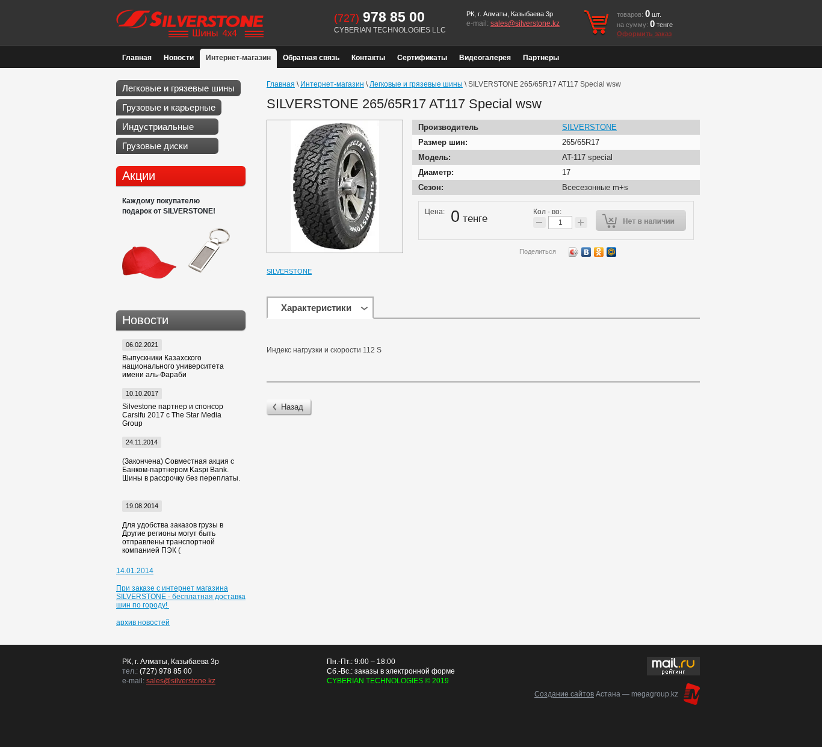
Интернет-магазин (238, 58)
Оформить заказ (644, 33)
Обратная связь (311, 58)
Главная (137, 58)
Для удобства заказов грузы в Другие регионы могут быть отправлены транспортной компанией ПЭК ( (172, 538)
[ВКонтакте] (586, 252)
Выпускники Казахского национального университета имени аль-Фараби (173, 366)
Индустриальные (158, 126)
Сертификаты (422, 58)
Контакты (368, 58)
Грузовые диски (155, 146)
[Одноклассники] (599, 252)
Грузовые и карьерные (168, 107)
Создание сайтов (564, 694)
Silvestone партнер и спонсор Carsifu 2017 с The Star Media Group (172, 415)
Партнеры (541, 58)
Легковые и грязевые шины (178, 88)
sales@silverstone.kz (525, 23)
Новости (179, 58)
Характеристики (316, 308)
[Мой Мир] (611, 252)
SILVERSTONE (289, 271)
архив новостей (143, 622)
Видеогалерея (485, 58)
